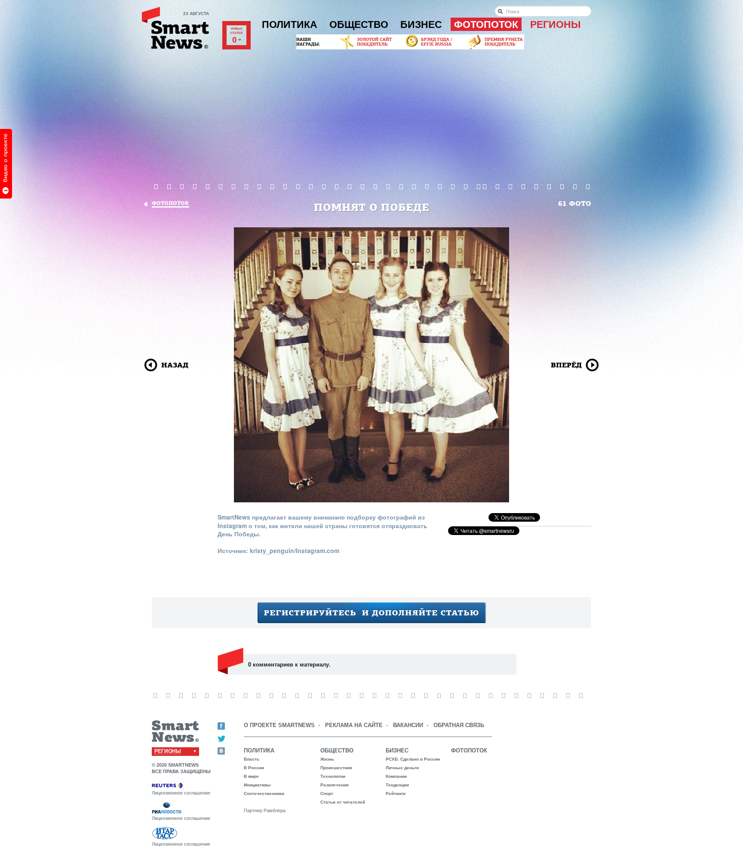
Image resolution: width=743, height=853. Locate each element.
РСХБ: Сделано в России (413, 759)
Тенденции (397, 785)
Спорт (326, 793)
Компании (396, 776)
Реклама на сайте (354, 725)
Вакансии (408, 725)
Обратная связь (458, 725)
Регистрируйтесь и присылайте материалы (372, 612)
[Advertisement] (371, 115)
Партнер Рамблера (265, 810)
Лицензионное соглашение (181, 792)
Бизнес (421, 24)
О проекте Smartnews (279, 725)
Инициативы (257, 785)
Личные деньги (402, 767)
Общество (358, 24)
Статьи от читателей (342, 802)
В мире (251, 776)
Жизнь (327, 759)
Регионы (555, 24)
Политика (289, 24)
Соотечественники (264, 793)
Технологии (332, 776)
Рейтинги (395, 793)
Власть (251, 759)
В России (254, 767)
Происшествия (336, 767)
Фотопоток (486, 24)
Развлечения (334, 785)
